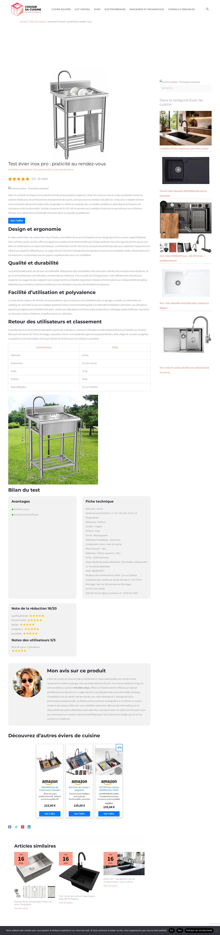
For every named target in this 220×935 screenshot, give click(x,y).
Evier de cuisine (21, 908)
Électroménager (115, 9)
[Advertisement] (110, 47)
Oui (171, 930)
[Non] (216, 930)
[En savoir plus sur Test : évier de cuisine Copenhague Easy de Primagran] (79, 872)
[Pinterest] (22, 826)
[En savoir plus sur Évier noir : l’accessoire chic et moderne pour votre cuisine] (124, 863)
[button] (207, 9)
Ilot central (82, 9)
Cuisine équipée (61, 9)
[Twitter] (16, 826)
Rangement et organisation (147, 9)
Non (180, 930)
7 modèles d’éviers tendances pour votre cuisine (184, 148)
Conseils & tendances (181, 9)
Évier (97, 9)
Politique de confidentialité (199, 930)
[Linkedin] (29, 826)
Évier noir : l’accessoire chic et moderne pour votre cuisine (119, 880)
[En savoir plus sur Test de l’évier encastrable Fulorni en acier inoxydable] (34, 874)
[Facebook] (9, 826)
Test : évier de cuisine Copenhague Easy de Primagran (77, 897)
